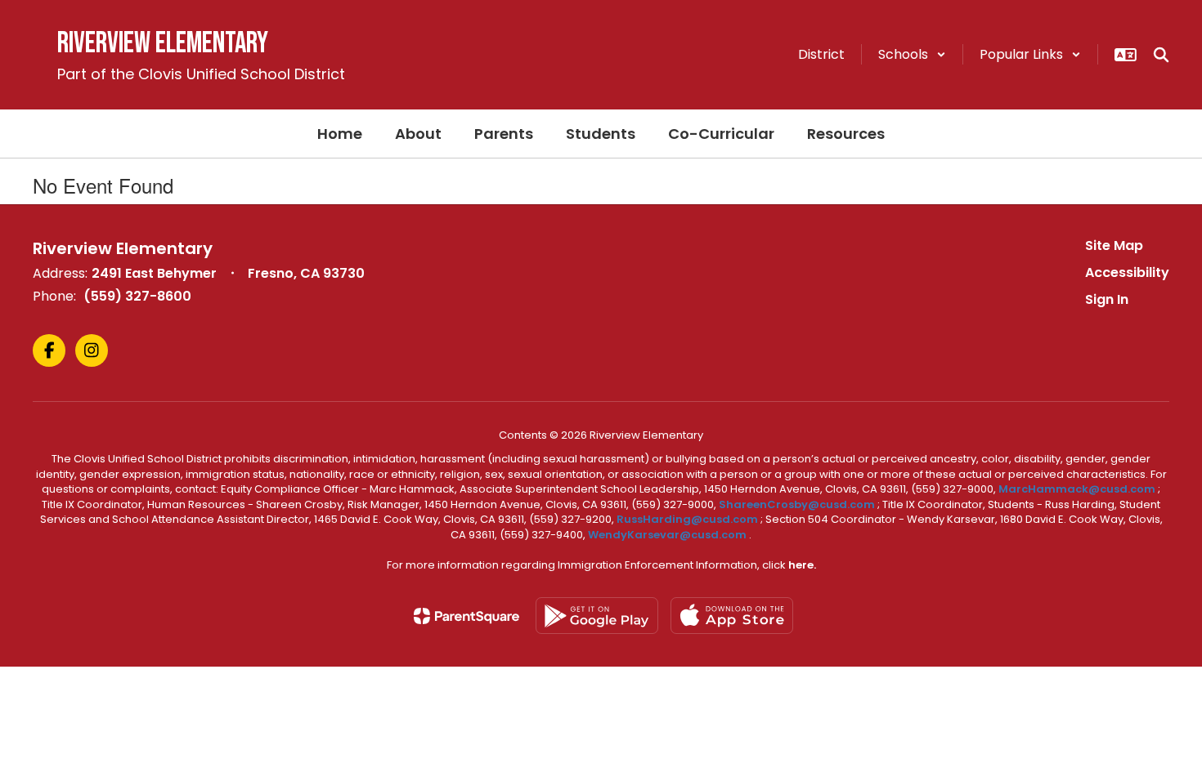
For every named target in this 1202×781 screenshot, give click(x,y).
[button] (912, 54)
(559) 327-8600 (137, 296)
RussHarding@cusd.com (687, 519)
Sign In (1106, 299)
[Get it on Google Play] (597, 615)
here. (802, 565)
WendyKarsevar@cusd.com (668, 534)
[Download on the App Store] (732, 615)
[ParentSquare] (466, 616)
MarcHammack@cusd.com (1076, 489)
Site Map (1114, 245)
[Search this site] (1161, 55)
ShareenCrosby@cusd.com (797, 504)
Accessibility (1127, 272)
